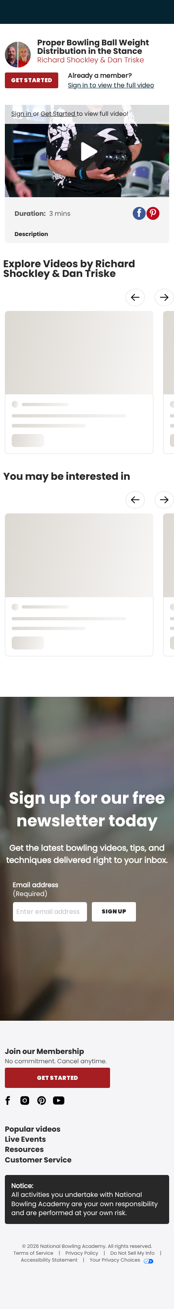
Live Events (25, 1139)
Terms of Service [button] (33, 1253)
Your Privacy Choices (114, 1260)
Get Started (59, 114)
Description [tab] (31, 234)
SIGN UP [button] (114, 911)
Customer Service (38, 1160)
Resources (24, 1150)
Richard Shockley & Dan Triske (90, 60)
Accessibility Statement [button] (49, 1260)
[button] (111, 80)
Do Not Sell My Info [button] (132, 1253)
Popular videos (33, 1129)
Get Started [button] (57, 1078)
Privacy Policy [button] (82, 1253)
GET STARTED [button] (31, 80)
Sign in (22, 114)
